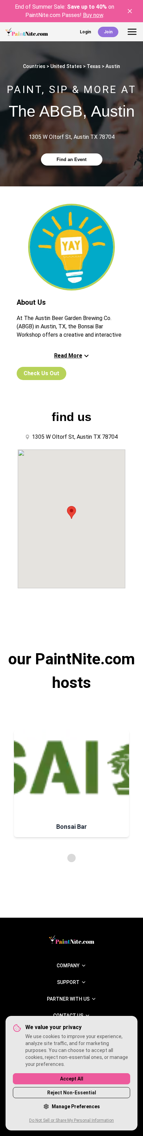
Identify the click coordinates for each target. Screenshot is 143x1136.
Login (85, 32)
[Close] (129, 11)
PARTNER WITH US (68, 999)
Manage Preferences (76, 1106)
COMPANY (68, 965)
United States (66, 66)
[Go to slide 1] (71, 858)
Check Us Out (41, 373)
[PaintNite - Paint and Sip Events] (27, 32)
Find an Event (71, 159)
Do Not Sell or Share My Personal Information (71, 1120)
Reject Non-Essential (71, 1092)
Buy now (93, 15)
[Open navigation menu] (132, 31)
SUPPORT (68, 982)
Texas (94, 66)
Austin (113, 66)
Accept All (71, 1079)
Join (108, 32)
